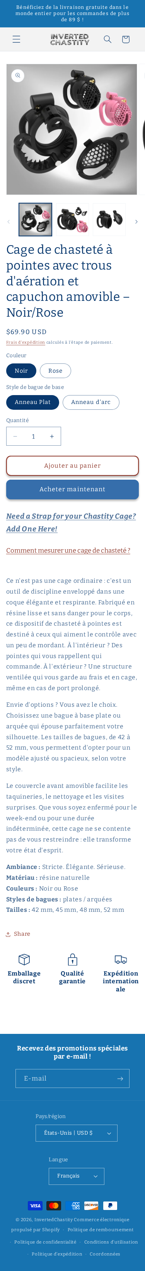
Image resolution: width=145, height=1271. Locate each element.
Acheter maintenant (72, 489)
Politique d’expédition (57, 1254)
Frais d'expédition (25, 342)
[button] (16, 39)
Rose (55, 370)
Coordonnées (105, 1254)
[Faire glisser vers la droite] (136, 221)
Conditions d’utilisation (111, 1242)
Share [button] (22, 933)
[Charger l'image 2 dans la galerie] (72, 219)
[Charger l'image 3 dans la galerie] (109, 219)
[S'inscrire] (120, 1078)
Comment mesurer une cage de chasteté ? (68, 550)
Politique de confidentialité (45, 1242)
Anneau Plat (33, 402)
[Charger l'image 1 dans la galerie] (35, 219)
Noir (21, 370)
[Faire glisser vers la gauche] (8, 221)
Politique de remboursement (101, 1229)
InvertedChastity (53, 1219)
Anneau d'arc (91, 402)
